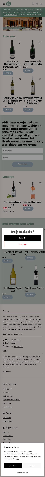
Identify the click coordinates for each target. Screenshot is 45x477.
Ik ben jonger (22, 244)
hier (18, 459)
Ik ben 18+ (22, 238)
